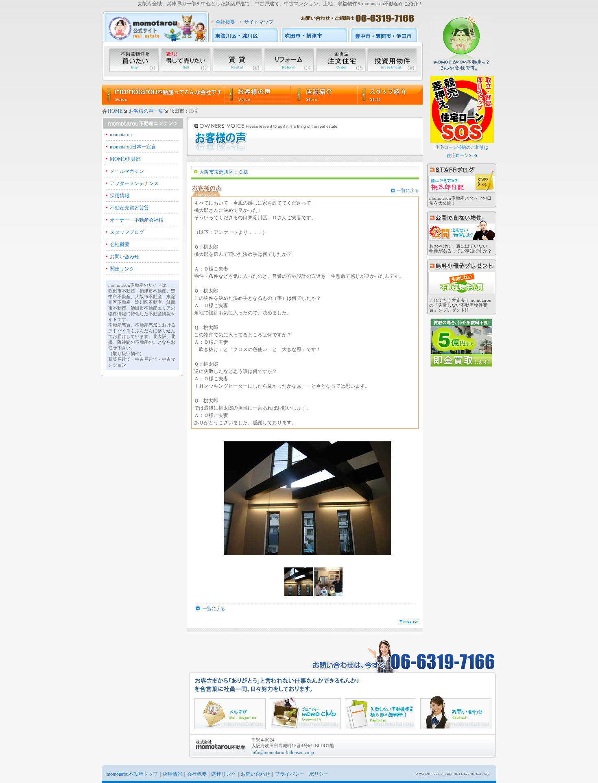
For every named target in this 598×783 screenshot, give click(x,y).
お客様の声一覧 (146, 111)
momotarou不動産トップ (132, 774)
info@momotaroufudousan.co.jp (282, 752)
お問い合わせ (124, 257)
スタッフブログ (127, 232)
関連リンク (122, 269)
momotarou (121, 134)
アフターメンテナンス (134, 183)
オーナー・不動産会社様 (137, 220)
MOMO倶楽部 (125, 159)
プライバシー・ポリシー (302, 774)
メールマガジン (127, 171)
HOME (115, 111)
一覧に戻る (408, 190)
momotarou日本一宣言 (133, 147)
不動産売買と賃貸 (129, 208)
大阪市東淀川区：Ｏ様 (223, 172)
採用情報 (119, 195)
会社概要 (225, 22)
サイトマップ (258, 22)
